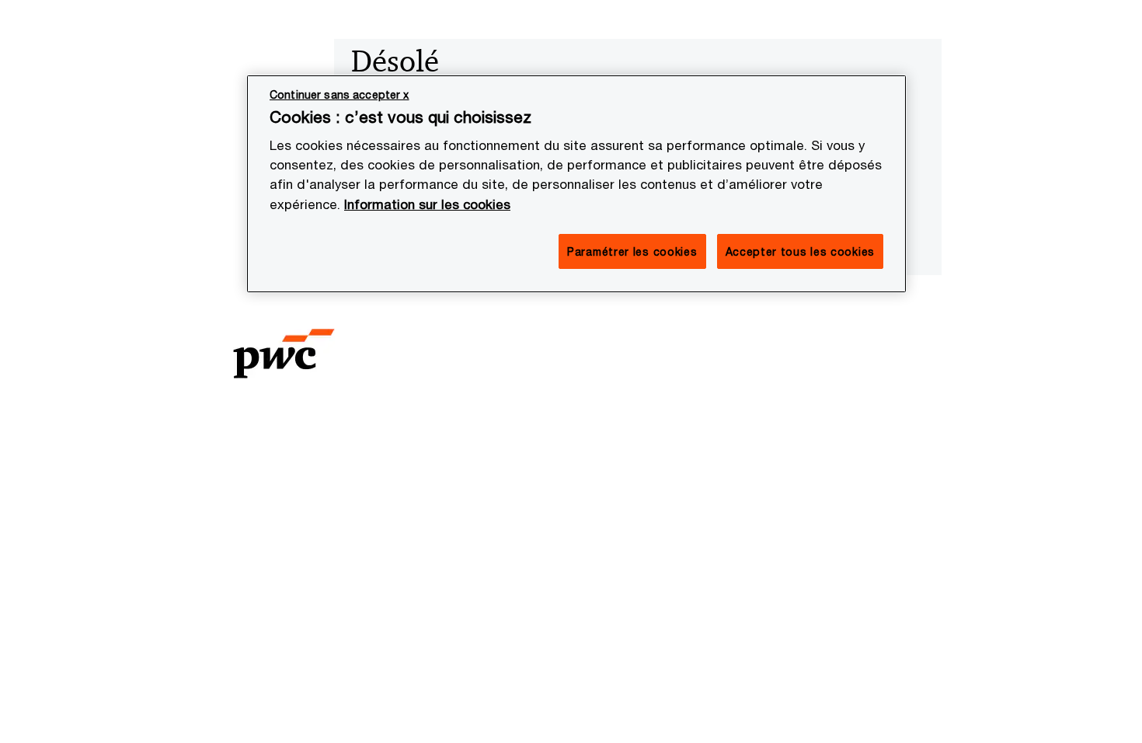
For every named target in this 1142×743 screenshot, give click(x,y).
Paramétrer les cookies (632, 251)
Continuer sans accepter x (339, 94)
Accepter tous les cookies (801, 251)
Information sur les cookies (427, 204)
